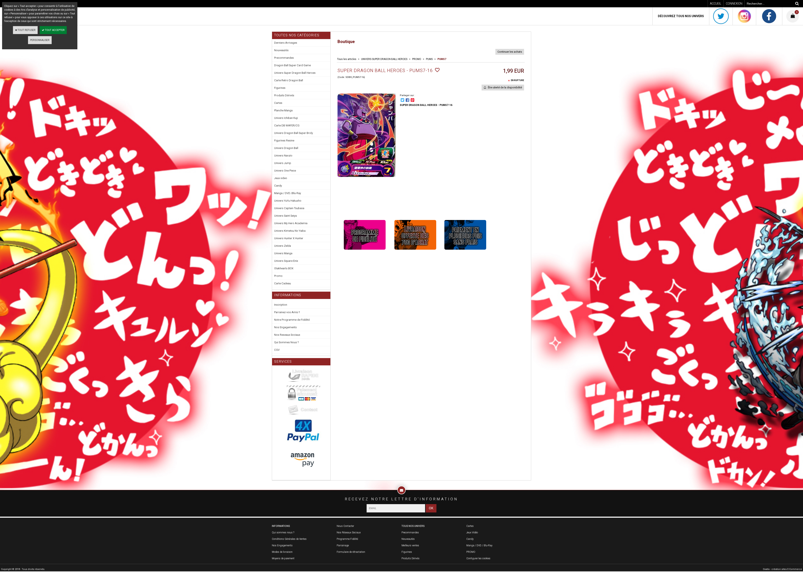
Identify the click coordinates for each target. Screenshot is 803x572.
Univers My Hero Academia (290, 223)
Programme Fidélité (347, 539)
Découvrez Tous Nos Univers (681, 16)
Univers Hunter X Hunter (288, 238)
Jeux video (280, 178)
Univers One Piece (285, 171)
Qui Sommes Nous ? (286, 342)
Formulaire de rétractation (351, 552)
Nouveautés (281, 50)
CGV (277, 350)
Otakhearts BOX (283, 268)
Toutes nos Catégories (296, 35)
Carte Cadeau (282, 283)
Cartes (278, 103)
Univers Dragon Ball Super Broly (293, 133)
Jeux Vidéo (472, 532)
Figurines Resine (284, 140)
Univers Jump (282, 163)
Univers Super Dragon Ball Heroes (295, 73)
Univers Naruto (283, 156)
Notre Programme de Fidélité (292, 320)
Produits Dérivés (284, 95)
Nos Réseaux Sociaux (349, 532)
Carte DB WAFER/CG (286, 125)
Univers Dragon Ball (286, 148)
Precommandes (284, 58)
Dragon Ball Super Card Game (292, 65)
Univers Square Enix (286, 261)
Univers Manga (283, 253)
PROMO (416, 59)
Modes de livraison (282, 552)
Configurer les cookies (478, 558)
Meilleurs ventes (410, 545)
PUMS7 (441, 59)
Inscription (280, 305)
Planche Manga (283, 110)
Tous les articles (346, 59)
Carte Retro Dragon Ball (288, 80)
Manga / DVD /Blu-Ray (287, 193)
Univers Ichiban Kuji (286, 118)
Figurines (279, 88)
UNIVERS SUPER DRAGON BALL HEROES (384, 59)
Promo (278, 276)
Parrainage (343, 545)
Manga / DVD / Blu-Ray (479, 545)
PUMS (429, 59)
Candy (278, 186)
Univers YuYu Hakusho (287, 201)
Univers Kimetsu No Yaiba (290, 231)
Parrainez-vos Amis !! (287, 312)
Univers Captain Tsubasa (289, 208)
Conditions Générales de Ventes (289, 539)
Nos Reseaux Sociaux (287, 335)
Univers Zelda (282, 246)
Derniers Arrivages (285, 43)
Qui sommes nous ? (283, 532)
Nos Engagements (285, 327)
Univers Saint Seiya (285, 216)
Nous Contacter (345, 526)
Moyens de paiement (283, 558)
